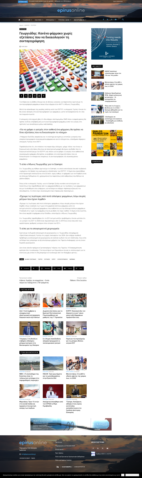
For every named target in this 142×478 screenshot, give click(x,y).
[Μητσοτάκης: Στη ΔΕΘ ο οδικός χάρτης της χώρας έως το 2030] (76, 363)
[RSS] (107, 19)
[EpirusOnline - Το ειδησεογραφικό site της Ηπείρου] (71, 10)
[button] (123, 20)
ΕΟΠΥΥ (53, 259)
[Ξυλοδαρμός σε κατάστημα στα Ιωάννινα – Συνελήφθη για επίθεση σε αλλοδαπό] (97, 120)
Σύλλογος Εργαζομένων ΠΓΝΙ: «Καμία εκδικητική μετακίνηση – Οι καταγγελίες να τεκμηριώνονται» (113, 97)
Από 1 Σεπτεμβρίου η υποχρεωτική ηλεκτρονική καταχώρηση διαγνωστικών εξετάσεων (29, 314)
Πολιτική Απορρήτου (132, 475)
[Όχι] (140, 475)
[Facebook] (103, 19)
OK (123, 475)
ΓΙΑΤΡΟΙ (40, 259)
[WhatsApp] (30, 96)
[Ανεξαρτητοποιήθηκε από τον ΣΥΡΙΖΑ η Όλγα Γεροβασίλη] (53, 391)
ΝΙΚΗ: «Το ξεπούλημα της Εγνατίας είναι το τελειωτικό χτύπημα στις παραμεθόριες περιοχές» (29, 377)
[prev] (84, 1)
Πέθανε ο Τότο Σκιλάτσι (78, 280)
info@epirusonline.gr (29, 454)
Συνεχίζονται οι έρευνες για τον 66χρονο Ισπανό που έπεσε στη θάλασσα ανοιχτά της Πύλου (53, 1)
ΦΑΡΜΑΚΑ (72, 259)
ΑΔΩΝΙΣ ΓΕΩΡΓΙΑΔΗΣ (30, 259)
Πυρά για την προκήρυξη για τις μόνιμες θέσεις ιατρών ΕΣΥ (75, 341)
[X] (111, 19)
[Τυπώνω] (39, 96)
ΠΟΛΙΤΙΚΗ (33, 25)
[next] (87, 1)
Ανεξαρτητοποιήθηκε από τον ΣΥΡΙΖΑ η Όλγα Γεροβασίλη (53, 404)
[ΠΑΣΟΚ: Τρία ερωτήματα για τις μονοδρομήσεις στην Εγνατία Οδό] (53, 363)
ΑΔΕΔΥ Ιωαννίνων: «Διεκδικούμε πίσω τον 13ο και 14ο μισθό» (113, 73)
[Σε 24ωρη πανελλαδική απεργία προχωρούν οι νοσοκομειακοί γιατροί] (53, 328)
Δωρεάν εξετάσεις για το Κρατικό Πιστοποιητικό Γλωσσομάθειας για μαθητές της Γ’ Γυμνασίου (52, 314)
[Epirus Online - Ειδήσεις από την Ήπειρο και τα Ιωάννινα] (35, 443)
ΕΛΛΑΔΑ (21, 308)
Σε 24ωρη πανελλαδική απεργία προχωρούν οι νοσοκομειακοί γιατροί (52, 341)
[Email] (35, 96)
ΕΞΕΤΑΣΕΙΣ (47, 259)
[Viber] (43, 96)
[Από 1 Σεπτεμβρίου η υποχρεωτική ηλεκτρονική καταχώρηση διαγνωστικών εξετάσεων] (29, 300)
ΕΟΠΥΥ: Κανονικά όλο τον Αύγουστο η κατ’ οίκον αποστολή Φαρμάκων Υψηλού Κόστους (75, 314)
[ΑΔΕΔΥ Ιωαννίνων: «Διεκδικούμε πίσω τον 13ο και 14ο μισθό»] (97, 74)
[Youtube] (115, 19)
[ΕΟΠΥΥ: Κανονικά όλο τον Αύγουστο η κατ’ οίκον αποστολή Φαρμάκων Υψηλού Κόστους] (76, 300)
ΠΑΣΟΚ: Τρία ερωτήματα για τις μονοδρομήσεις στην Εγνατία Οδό (52, 376)
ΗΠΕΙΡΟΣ (68, 336)
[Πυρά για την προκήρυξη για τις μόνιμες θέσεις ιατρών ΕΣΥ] (76, 328)
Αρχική (21, 25)
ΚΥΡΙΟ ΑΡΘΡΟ (70, 371)
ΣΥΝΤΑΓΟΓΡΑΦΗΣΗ (62, 259)
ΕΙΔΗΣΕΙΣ (27, 25)
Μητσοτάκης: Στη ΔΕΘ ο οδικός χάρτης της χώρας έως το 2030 (76, 376)
